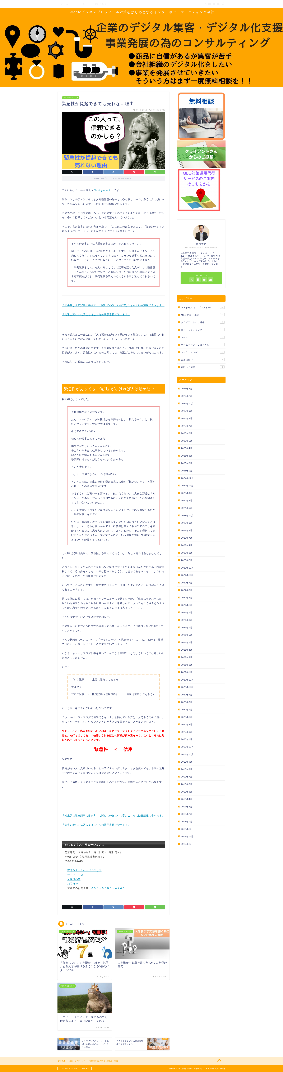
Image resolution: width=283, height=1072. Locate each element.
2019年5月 (186, 791)
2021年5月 (186, 642)
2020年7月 (186, 709)
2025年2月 (186, 463)
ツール (202, 337)
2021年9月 (186, 612)
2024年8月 (186, 500)
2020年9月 (186, 694)
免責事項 (85, 1068)
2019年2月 (186, 814)
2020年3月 (186, 732)
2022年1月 (186, 605)
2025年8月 (186, 418)
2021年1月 (186, 672)
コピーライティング (70, 98)
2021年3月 (186, 657)
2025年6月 (186, 433)
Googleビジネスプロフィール (202, 307)
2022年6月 (186, 590)
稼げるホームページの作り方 (84, 870)
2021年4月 (186, 650)
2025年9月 (186, 411)
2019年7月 (186, 776)
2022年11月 (187, 575)
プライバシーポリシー (69, 1068)
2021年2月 (186, 665)
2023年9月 (186, 523)
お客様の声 (73, 879)
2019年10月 (187, 754)
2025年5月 (186, 441)
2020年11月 (187, 687)
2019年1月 (186, 821)
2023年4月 (186, 545)
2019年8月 (186, 769)
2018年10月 (187, 844)
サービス (80, 4)
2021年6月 (186, 635)
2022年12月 (187, 567)
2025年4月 (186, 448)
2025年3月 (186, 455)
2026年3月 (186, 388)
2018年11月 (187, 836)
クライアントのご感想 (202, 322)
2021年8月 (186, 620)
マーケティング (202, 352)
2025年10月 (187, 403)
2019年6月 (186, 784)
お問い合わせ (99, 4)
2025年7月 (186, 426)
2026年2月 (186, 396)
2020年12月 (187, 679)
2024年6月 (186, 508)
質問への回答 (202, 367)
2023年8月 (186, 530)
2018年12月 (187, 829)
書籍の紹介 (202, 359)
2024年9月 (186, 493)
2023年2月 (186, 560)
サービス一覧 (75, 875)
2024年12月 (187, 478)
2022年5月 (186, 597)
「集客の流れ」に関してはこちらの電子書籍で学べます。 (96, 314)
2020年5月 (186, 717)
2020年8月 (186, 702)
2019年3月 (186, 806)
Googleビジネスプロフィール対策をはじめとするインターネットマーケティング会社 (142, 12)
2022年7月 (186, 582)
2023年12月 (187, 515)
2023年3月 (186, 553)
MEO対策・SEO (202, 315)
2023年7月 (186, 538)
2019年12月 (187, 747)
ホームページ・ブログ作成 (202, 345)
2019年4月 (186, 799)
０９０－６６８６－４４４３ (108, 888)
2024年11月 (187, 485)
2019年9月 (186, 762)
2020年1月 (186, 739)
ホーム (64, 4)
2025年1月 (186, 470)
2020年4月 (186, 724)
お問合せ (72, 883)
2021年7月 (186, 627)
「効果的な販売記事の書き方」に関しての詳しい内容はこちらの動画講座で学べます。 (113, 305)
